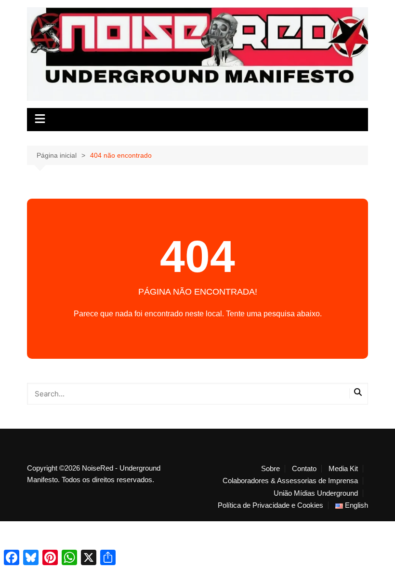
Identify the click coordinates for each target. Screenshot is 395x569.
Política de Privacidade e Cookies (270, 505)
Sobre (270, 469)
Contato (304, 469)
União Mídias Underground (316, 493)
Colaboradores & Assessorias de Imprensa (290, 481)
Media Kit (343, 469)
